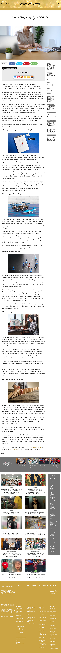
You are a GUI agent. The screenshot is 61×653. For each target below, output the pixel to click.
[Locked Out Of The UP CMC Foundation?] (57, 546)
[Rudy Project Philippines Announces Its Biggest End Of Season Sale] (57, 479)
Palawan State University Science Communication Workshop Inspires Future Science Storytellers (51, 67)
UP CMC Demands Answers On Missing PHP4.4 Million (52, 516)
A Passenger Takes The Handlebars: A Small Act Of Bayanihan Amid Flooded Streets (51, 107)
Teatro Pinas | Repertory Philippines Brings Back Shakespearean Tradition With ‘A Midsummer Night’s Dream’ (51, 76)
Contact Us (18, 585)
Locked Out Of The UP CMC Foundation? (52, 547)
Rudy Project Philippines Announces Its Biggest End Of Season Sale (52, 480)
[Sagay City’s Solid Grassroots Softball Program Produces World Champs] (57, 121)
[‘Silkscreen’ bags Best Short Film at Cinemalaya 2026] (57, 83)
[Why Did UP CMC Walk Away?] (57, 551)
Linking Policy (52, 593)
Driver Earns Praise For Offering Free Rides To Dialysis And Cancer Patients (51, 99)
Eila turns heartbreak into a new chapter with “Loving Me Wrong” (51, 91)
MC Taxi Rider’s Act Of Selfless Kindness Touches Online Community (51, 131)
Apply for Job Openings (31, 585)
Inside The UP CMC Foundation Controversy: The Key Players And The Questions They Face (52, 532)
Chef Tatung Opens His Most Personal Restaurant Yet (52, 488)
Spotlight (3, 453)
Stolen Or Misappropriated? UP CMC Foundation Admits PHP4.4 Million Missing (53, 523)
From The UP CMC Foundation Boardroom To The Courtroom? (52, 540)
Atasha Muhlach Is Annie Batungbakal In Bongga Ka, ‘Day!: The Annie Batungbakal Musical (52, 507)
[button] (58, 3)
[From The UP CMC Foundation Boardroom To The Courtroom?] (57, 539)
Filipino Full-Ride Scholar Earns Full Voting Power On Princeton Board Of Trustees (51, 116)
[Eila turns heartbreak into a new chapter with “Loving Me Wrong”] (57, 89)
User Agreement (53, 585)
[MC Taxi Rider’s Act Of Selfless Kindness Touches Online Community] (57, 129)
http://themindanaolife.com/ (33, 447)
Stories (49, 63)
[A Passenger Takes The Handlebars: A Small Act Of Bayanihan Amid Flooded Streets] (57, 105)
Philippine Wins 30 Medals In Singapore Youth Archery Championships (55, 466)
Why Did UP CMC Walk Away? (52, 551)
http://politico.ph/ (15, 449)
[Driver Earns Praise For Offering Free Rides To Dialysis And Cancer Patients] (57, 97)
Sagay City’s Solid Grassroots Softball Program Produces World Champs (51, 124)
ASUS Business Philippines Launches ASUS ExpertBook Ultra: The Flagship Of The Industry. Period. (52, 497)
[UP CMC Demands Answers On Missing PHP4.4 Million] (57, 514)
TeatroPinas (35, 487)
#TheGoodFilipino (50, 96)
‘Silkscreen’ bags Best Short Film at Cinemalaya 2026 (51, 84)
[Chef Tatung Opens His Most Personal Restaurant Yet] (57, 486)
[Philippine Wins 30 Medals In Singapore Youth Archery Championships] (55, 461)
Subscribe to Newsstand (43, 585)
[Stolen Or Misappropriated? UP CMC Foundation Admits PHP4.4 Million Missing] (58, 522)
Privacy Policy (52, 587)
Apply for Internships (31, 587)
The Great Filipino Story (51, 112)
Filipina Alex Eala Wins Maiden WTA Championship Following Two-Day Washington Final (51, 138)
